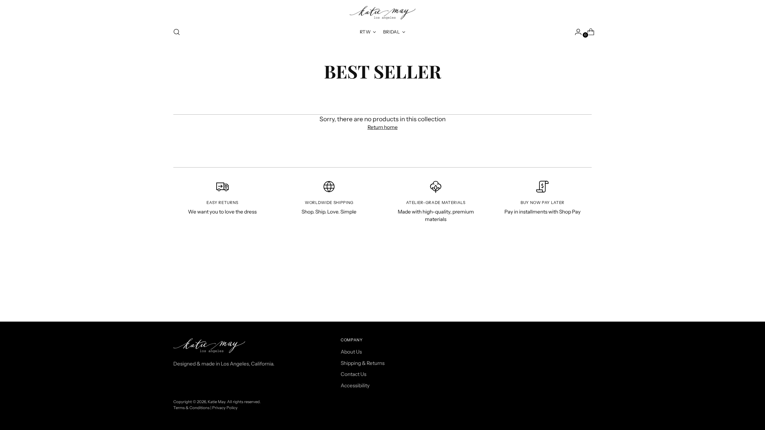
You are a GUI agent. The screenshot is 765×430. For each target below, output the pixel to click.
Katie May (216, 401)
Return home (383, 127)
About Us (351, 352)
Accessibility (355, 385)
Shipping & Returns (363, 363)
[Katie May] (382, 12)
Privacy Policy (225, 407)
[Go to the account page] (576, 32)
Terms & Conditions (191, 407)
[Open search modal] (177, 32)
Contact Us (353, 374)
